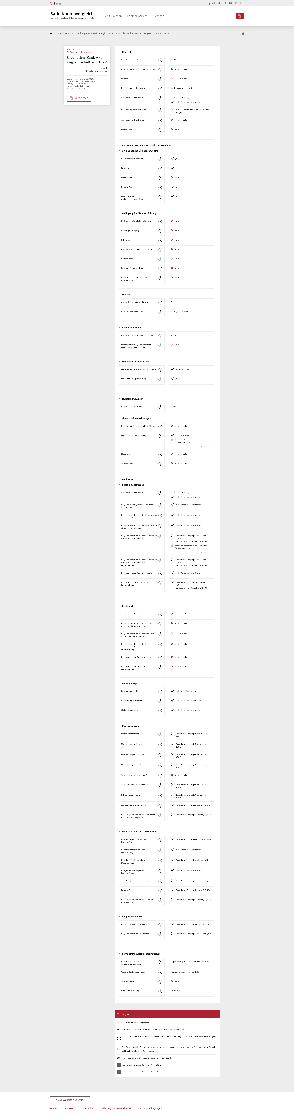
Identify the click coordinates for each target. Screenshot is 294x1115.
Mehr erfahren (206, 446)
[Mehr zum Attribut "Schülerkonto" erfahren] (160, 240)
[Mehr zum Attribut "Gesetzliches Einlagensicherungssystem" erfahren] (160, 370)
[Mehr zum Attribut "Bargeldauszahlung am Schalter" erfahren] (160, 934)
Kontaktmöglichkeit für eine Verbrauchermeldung (78, 87)
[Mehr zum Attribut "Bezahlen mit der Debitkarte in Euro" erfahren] (160, 573)
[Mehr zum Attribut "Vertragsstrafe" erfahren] (160, 982)
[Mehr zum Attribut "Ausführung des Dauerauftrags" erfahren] (160, 881)
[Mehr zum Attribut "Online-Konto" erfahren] (160, 130)
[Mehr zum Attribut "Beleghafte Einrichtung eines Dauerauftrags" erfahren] (160, 840)
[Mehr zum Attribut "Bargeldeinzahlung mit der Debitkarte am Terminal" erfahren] (160, 505)
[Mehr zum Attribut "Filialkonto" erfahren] (160, 168)
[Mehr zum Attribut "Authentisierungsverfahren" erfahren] (160, 197)
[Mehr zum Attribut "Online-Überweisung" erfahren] (160, 734)
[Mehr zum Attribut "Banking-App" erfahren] (160, 187)
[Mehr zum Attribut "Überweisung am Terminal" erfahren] (160, 755)
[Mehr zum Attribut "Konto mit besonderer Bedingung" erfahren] (160, 221)
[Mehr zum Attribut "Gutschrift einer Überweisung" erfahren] (160, 806)
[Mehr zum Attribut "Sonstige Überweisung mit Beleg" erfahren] (160, 785)
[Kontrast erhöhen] (219, 3)
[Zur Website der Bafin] (55, 3)
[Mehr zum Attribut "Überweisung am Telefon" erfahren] (160, 765)
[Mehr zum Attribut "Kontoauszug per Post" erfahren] (160, 692)
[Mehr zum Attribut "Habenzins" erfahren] (160, 79)
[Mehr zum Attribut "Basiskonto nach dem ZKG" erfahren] (160, 159)
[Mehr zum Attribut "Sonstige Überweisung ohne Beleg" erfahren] (160, 776)
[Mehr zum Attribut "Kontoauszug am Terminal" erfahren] (160, 701)
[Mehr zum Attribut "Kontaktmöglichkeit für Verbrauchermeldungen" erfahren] (160, 962)
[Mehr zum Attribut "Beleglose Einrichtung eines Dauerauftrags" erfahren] (160, 850)
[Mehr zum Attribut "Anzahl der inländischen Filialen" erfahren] (160, 303)
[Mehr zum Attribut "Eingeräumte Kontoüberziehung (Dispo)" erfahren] (160, 70)
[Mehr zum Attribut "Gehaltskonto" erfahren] (160, 259)
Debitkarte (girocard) (183, 88)
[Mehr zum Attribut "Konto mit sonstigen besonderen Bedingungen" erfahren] (160, 278)
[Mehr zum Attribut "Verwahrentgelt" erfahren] (160, 464)
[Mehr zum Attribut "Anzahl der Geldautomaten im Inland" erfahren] (160, 336)
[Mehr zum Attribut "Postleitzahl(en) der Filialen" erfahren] (160, 312)
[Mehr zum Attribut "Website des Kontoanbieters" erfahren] (160, 972)
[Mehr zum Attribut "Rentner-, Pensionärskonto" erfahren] (160, 269)
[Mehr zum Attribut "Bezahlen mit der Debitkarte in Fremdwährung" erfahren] (160, 583)
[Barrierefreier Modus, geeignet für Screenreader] (230, 3)
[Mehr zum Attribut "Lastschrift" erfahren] (160, 891)
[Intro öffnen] (241, 3)
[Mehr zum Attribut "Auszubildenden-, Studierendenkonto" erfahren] (160, 250)
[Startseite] (51, 33)
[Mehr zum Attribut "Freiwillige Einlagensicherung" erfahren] (160, 379)
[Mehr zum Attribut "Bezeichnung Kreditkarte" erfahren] (160, 110)
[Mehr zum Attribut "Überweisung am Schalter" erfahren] (160, 744)
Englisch (211, 3)
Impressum (70, 1108)
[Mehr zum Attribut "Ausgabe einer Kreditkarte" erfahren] (160, 120)
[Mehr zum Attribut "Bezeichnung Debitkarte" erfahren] (160, 88)
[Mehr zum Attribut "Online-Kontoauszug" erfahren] (160, 710)
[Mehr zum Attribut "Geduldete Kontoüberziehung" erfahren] (160, 436)
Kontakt (54, 1108)
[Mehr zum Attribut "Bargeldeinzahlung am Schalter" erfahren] (160, 925)
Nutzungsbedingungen (150, 1108)
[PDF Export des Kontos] (243, 33)
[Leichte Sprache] (236, 3)
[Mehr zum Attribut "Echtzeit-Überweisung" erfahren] (160, 795)
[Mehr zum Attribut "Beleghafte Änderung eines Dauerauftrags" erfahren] (160, 860)
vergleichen (81, 98)
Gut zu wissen (113, 16)
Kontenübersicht (137, 16)
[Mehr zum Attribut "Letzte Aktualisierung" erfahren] (160, 991)
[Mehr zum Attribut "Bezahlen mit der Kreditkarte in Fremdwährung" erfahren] (160, 667)
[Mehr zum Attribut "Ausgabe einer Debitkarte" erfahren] (160, 98)
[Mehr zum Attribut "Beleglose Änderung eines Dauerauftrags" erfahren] (160, 871)
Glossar (159, 16)
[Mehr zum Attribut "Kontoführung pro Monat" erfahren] (160, 60)
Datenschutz (88, 1108)
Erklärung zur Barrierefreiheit (116, 1108)
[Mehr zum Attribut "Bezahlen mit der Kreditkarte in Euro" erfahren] (160, 658)
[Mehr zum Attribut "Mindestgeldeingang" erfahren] (160, 231)
